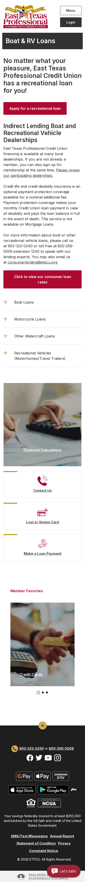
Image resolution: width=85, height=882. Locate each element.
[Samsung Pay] (61, 776)
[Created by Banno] (74, 789)
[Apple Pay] (42, 776)
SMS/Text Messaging (29, 836)
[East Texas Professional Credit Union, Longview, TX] (28, 16)
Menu (71, 10)
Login (70, 22)
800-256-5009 (61, 748)
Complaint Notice (43, 851)
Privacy (64, 843)
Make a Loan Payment (42, 553)
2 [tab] (43, 692)
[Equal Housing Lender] (31, 803)
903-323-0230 (31, 748)
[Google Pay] (24, 776)
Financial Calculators (42, 450)
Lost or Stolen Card (42, 522)
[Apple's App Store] (22, 789)
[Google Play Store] (53, 789)
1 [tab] (38, 692)
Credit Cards (30, 674)
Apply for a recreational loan (35, 108)
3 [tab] (47, 692)
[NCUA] (49, 803)
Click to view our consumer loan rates (42, 279)
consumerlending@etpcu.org (32, 262)
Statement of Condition (36, 843)
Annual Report (62, 836)
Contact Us (42, 490)
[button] (42, 302)
